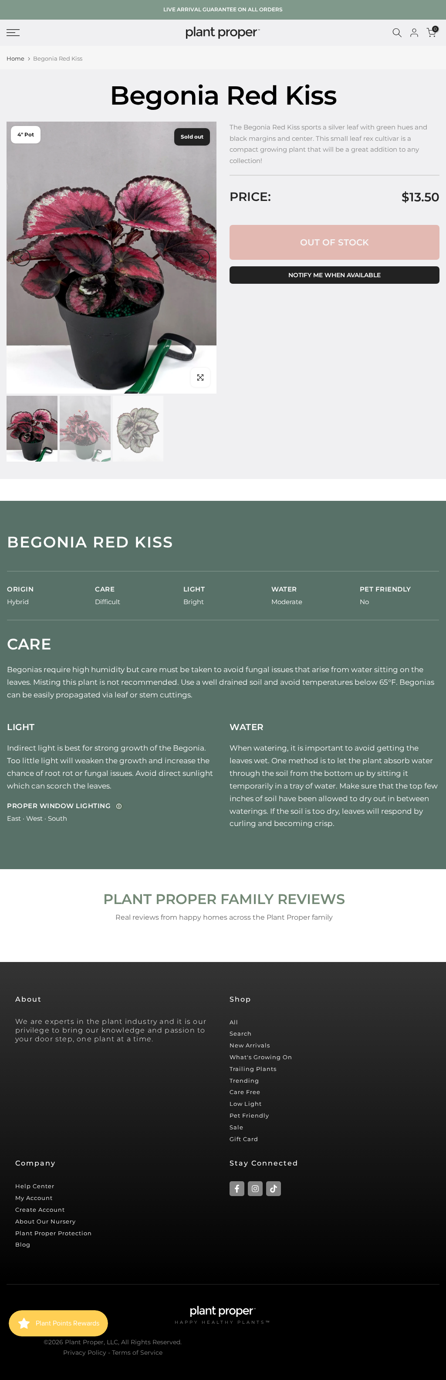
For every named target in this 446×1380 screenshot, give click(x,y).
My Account (34, 1197)
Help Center (34, 1186)
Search (241, 1033)
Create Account (40, 1209)
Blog (22, 1244)
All (234, 1022)
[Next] (201, 257)
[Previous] (21, 257)
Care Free (245, 1091)
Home (15, 58)
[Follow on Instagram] (255, 1188)
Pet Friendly (249, 1115)
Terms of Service (137, 1352)
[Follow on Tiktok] (273, 1188)
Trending (244, 1080)
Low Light (246, 1103)
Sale (236, 1127)
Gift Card (244, 1138)
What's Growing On (261, 1057)
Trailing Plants (253, 1068)
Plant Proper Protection (53, 1233)
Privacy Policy (84, 1352)
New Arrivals (250, 1045)
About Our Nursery (45, 1221)
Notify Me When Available (334, 275)
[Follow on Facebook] (237, 1188)
